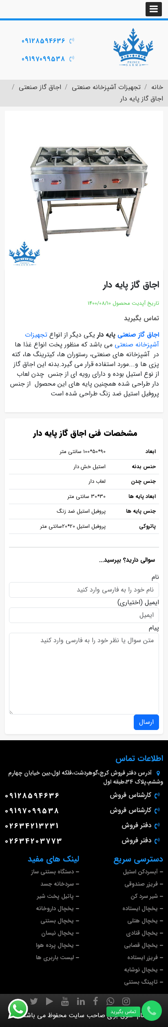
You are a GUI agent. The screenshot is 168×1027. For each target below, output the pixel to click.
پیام (154, 628)
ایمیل (152, 602)
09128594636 (43, 41)
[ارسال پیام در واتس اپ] (23, 1009)
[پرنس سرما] (133, 47)
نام (155, 577)
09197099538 (43, 59)
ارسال (146, 722)
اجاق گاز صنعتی (138, 335)
